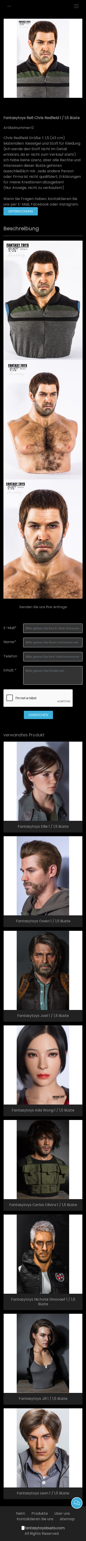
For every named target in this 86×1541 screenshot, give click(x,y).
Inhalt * (10, 670)
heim (20, 1513)
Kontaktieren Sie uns (35, 1519)
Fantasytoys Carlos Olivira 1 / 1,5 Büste (43, 1205)
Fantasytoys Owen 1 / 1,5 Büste (43, 921)
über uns (62, 1513)
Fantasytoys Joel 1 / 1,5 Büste (43, 1015)
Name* (9, 642)
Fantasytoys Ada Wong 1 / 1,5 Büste (43, 1110)
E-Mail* (10, 627)
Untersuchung (20, 211)
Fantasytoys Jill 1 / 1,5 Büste (43, 1398)
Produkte (39, 1513)
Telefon (10, 656)
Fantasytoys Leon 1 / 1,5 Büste (43, 1493)
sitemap (67, 1519)
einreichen (38, 715)
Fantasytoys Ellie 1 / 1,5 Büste (43, 826)
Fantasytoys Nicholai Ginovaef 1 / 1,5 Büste (43, 1301)
